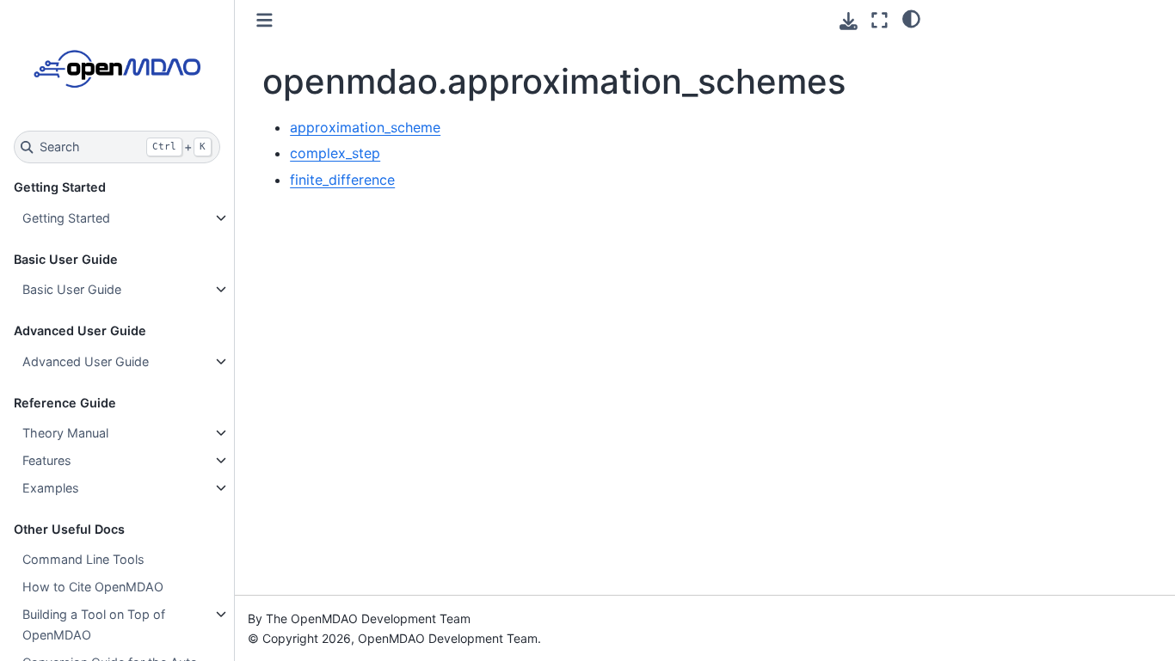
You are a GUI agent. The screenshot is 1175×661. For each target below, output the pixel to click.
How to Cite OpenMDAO (92, 586)
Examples (50, 487)
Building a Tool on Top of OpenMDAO (93, 624)
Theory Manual (65, 432)
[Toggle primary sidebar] (264, 20)
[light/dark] (911, 18)
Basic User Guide (71, 289)
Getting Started (66, 218)
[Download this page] (848, 21)
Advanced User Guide (85, 361)
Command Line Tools (83, 559)
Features (46, 460)
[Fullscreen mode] (879, 20)
